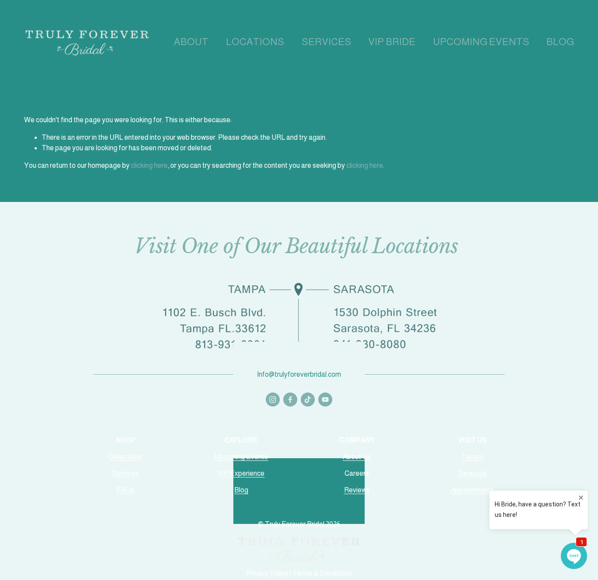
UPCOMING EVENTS (481, 41)
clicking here (149, 165)
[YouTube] (325, 400)
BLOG (560, 41)
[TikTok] (308, 400)
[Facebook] (290, 400)
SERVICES (326, 41)
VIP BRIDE (391, 41)
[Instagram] (273, 400)
